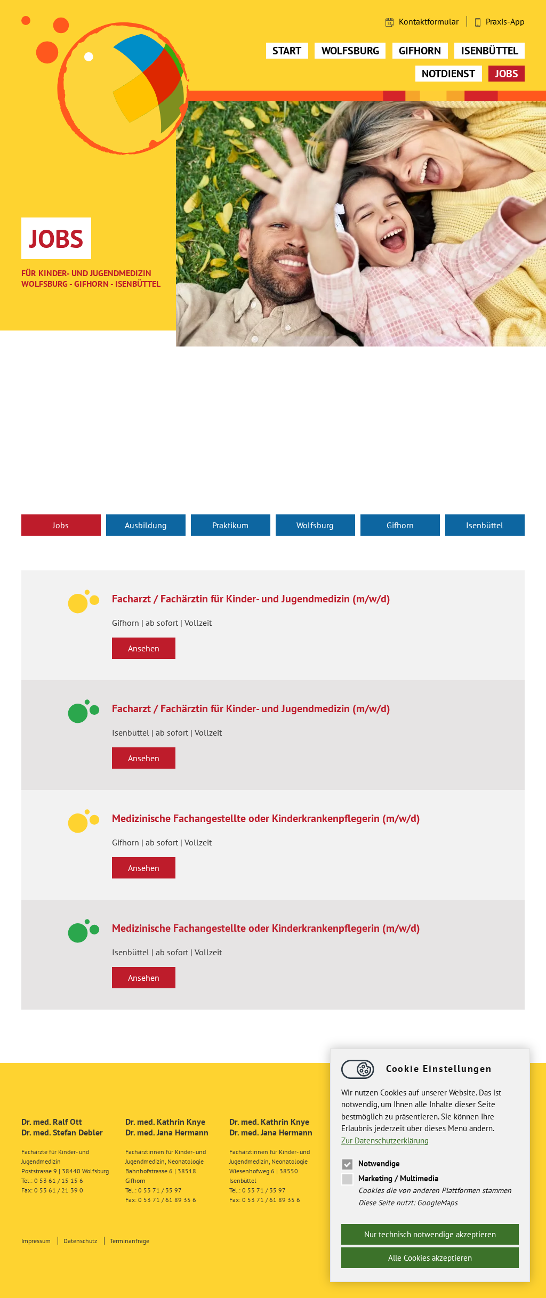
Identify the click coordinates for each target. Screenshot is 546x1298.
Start (286, 51)
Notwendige (379, 1163)
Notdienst (448, 73)
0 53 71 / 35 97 (160, 1190)
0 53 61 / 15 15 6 (58, 1180)
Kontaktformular (429, 21)
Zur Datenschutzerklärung (385, 1140)
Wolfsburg (350, 51)
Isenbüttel (489, 51)
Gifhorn (420, 51)
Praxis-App (505, 21)
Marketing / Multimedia (398, 1178)
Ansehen (143, 648)
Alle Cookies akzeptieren (430, 1258)
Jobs (506, 73)
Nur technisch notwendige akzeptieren (430, 1234)
